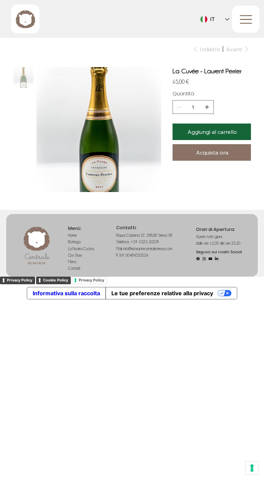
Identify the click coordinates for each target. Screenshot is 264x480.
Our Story (75, 255)
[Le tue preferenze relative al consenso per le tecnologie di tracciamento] (251, 467)
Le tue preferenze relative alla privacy (162, 293)
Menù (72, 262)
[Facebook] (198, 259)
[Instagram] (204, 259)
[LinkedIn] (216, 259)
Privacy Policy (19, 280)
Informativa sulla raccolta (66, 293)
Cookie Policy (55, 280)
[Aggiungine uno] (207, 107)
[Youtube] (210, 259)
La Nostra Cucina (81, 249)
